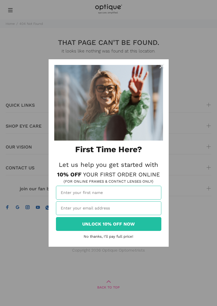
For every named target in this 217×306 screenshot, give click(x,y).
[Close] (162, 66)
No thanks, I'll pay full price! (108, 236)
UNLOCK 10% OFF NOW (108, 224)
